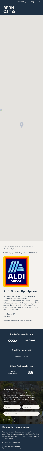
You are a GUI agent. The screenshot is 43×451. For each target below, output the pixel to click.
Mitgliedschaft (14, 247)
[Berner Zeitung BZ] (21, 356)
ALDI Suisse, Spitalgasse (10, 249)
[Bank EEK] (30, 372)
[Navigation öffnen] (38, 7)
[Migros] (30, 341)
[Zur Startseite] (9, 9)
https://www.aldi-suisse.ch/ (21, 320)
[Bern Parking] (12, 372)
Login (33, 2)
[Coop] (12, 341)
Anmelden (9, 420)
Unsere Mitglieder (26, 247)
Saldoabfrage (22, 2)
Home (5, 247)
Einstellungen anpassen (11, 442)
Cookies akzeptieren (12, 446)
